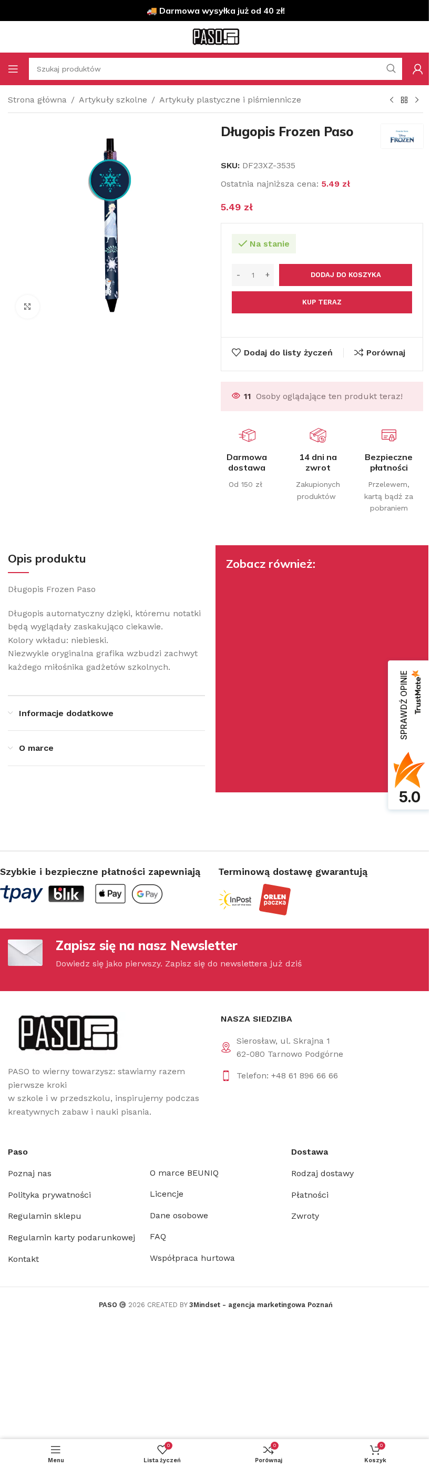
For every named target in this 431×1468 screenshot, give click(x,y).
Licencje (166, 1194)
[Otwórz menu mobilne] (13, 68)
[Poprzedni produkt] (391, 100)
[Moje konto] (417, 68)
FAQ (158, 1236)
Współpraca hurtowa (192, 1258)
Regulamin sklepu (44, 1216)
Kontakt (23, 1259)
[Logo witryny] (215, 36)
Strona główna (37, 100)
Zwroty (305, 1216)
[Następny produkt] (417, 100)
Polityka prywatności (49, 1195)
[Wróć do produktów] (404, 100)
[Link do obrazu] (67, 1032)
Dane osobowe (179, 1215)
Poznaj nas (30, 1173)
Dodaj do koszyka (346, 275)
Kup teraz (322, 302)
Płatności (310, 1195)
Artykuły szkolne (113, 100)
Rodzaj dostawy (322, 1173)
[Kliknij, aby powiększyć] (27, 307)
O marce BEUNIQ (184, 1173)
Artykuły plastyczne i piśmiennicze (230, 100)
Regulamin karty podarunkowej (71, 1237)
